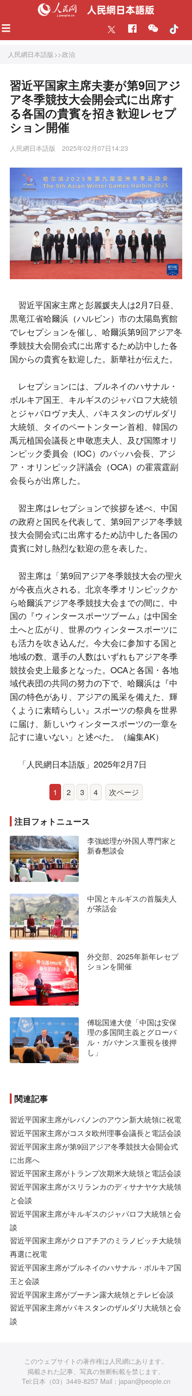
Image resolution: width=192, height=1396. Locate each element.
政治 (68, 54)
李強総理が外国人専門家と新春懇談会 (132, 845)
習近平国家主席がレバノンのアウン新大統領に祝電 (95, 1119)
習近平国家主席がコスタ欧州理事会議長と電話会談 (95, 1133)
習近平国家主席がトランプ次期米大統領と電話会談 (95, 1173)
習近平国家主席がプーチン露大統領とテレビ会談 (92, 1294)
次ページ (124, 792)
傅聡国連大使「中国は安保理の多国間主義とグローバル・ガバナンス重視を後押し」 (132, 1037)
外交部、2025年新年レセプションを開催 (132, 961)
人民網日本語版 (31, 54)
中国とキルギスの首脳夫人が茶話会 (132, 903)
